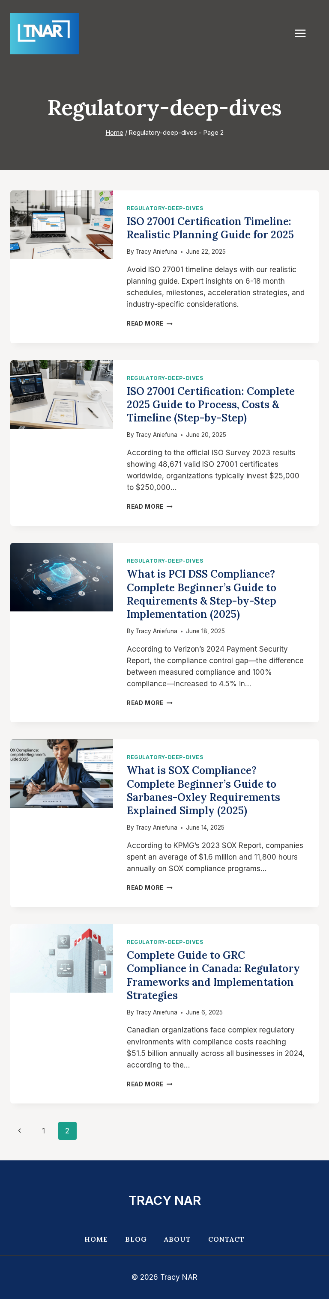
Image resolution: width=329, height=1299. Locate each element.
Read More (150, 323)
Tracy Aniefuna (156, 251)
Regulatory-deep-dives (165, 208)
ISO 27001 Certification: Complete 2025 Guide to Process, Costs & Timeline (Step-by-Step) (211, 404)
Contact (226, 1239)
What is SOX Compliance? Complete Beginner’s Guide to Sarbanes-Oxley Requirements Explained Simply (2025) (203, 790)
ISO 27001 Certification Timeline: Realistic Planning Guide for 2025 (210, 228)
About (177, 1239)
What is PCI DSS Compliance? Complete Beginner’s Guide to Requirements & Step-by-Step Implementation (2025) (201, 594)
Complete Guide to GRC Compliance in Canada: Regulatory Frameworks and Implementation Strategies (213, 975)
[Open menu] (304, 33)
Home (96, 1239)
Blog (136, 1239)
